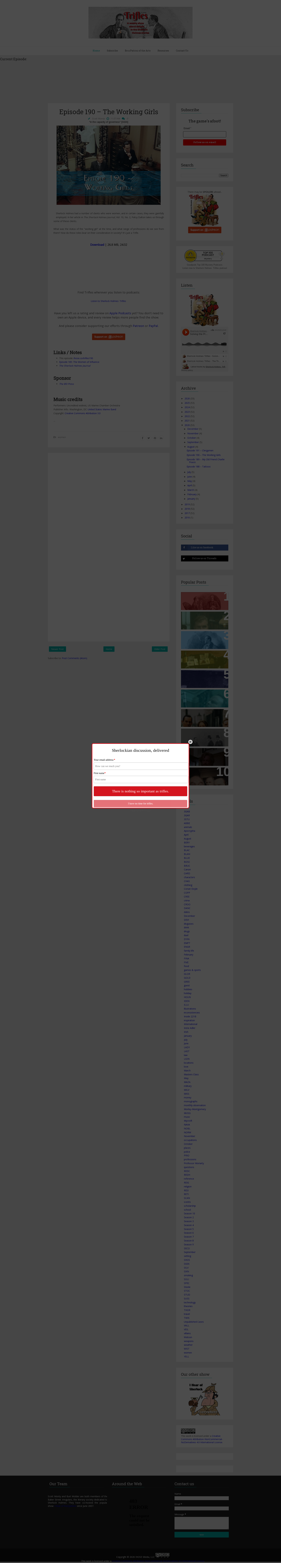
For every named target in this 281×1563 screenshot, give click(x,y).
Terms (139, 810)
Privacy (147, 810)
